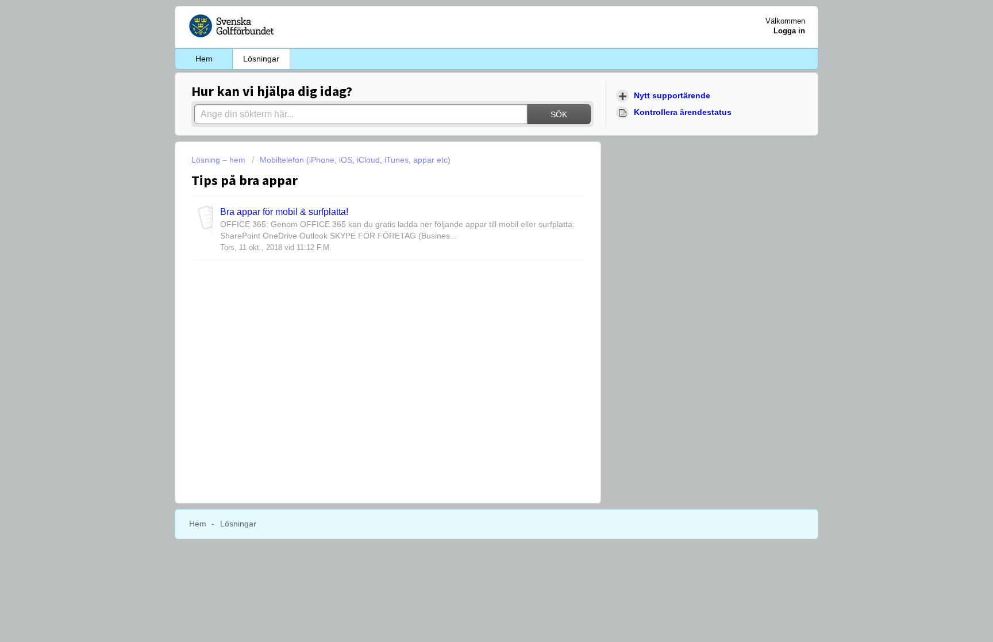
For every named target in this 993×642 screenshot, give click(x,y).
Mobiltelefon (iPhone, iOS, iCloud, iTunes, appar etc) (355, 159)
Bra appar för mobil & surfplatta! (284, 211)
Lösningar (261, 58)
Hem (204, 58)
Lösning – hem (219, 159)
